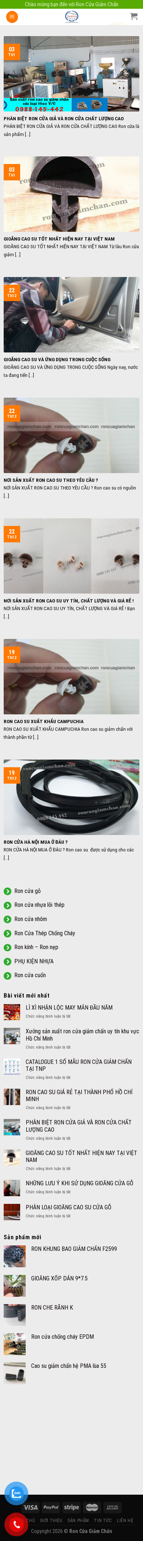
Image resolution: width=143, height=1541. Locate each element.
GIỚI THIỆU (51, 1520)
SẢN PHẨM (78, 1520)
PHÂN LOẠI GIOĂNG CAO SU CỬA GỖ (68, 1207)
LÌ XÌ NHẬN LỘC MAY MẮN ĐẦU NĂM (69, 1007)
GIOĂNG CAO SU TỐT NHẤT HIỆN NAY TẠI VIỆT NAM (81, 1156)
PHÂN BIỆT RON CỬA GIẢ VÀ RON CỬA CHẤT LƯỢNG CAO (79, 1126)
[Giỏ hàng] (134, 16)
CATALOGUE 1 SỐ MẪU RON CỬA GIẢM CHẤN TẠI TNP (79, 1065)
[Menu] (12, 17)
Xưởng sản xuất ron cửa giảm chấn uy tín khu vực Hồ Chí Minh (82, 1035)
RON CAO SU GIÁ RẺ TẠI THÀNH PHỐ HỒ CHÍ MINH (79, 1096)
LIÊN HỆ (125, 1520)
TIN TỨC (103, 1520)
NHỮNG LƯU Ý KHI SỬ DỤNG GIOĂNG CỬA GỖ (79, 1183)
